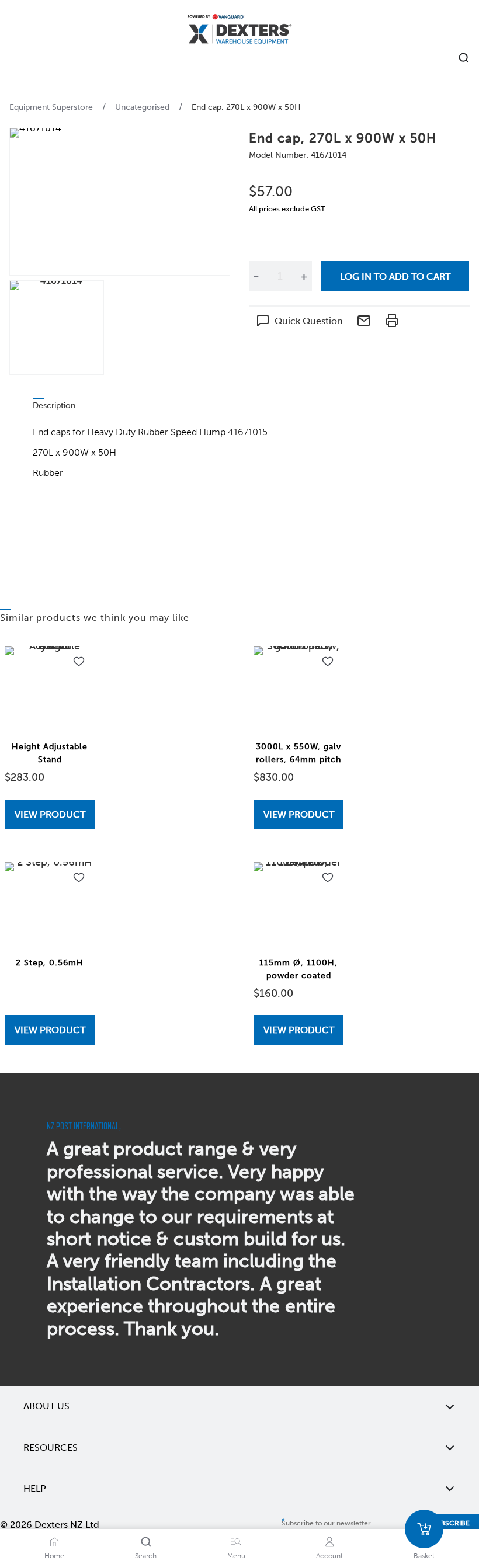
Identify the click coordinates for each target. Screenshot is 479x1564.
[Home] (239, 30)
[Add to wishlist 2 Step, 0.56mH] (78, 877)
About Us (46, 1406)
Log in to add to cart (395, 276)
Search (146, 1555)
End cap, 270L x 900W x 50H (246, 107)
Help (34, 1488)
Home (54, 1555)
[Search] (146, 1542)
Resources (50, 1447)
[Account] (329, 1542)
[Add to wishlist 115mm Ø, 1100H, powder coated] (327, 877)
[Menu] (236, 1542)
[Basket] (424, 1529)
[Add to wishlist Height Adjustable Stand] (78, 661)
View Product (50, 814)
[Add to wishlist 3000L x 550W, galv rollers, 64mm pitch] (327, 661)
